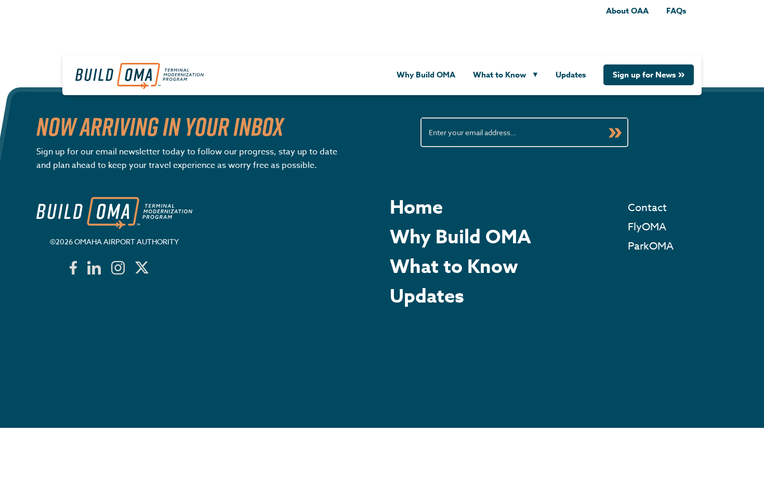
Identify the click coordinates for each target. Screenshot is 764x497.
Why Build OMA (426, 74)
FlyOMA (647, 226)
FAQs (676, 10)
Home (416, 208)
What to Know (499, 74)
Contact (647, 207)
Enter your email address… (472, 132)
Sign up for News (644, 74)
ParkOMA (651, 246)
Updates (571, 74)
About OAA (627, 10)
